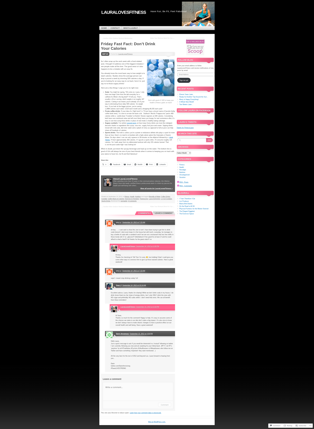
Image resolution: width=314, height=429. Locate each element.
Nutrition (138, 196)
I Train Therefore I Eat (187, 199)
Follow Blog (185, 60)
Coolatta (104, 199)
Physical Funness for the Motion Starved (193, 209)
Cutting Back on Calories (116, 199)
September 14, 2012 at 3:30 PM (147, 246)
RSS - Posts (183, 182)
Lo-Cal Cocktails (166, 199)
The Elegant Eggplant (187, 211)
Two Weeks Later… (186, 104)
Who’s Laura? (130, 28)
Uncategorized (184, 175)
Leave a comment (164, 213)
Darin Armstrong (122, 334)
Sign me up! (184, 80)
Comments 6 (144, 213)
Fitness (126, 196)
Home (104, 28)
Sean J (118, 285)
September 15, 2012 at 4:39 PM (141, 334)
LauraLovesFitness (125, 54)
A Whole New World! (186, 102)
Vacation (182, 177)
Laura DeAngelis (154, 199)
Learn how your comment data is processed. (145, 413)
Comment (165, 405)
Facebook (192, 25)
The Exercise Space (186, 214)
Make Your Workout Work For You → (162, 38)
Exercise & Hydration (132, 199)
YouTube (209, 25)
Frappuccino (144, 199)
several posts (131, 123)
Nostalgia (182, 170)
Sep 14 (105, 54)
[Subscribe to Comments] (178, 186)
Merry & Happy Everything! (189, 99)
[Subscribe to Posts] (178, 182)
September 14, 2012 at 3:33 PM (147, 307)
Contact (115, 28)
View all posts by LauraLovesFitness (156, 188)
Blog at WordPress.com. (157, 422)
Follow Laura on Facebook (194, 110)
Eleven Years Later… (186, 94)
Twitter (201, 25)
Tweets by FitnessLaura (185, 128)
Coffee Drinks (165, 196)
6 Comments (132, 201)
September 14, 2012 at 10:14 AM (134, 285)
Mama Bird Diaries (185, 204)
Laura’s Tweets (187, 122)
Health (132, 196)
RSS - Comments (185, 186)
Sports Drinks (105, 201)
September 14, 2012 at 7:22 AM (134, 222)
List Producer (184, 201)
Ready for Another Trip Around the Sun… (193, 97)
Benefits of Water (154, 196)
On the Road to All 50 (187, 206)
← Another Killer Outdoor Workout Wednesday (117, 38)
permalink (124, 201)
